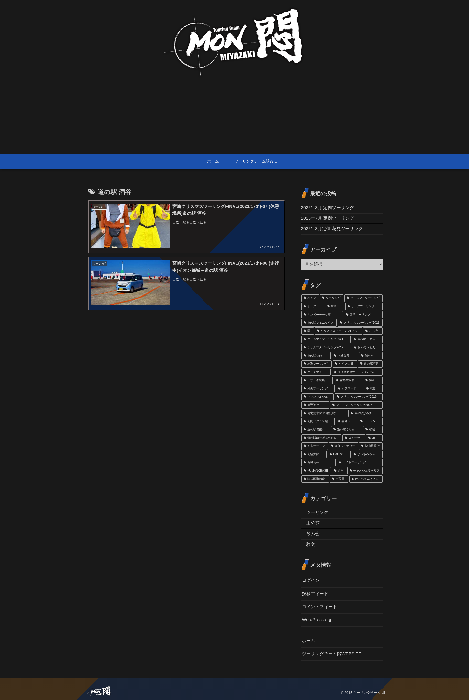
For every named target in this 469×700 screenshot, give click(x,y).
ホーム (308, 640)
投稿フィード (315, 593)
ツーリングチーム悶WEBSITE (331, 653)
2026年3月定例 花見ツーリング (332, 228)
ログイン (311, 580)
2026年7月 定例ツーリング (327, 218)
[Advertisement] (234, 117)
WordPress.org (316, 619)
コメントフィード (319, 606)
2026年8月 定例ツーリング (327, 207)
